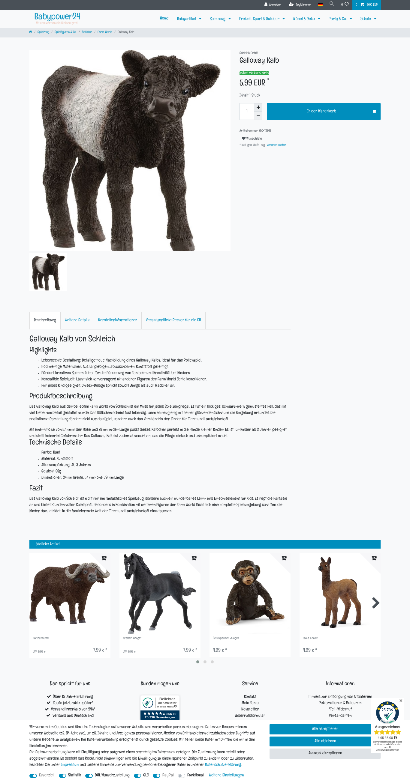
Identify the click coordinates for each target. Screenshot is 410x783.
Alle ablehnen (325, 741)
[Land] (320, 4)
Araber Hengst (132, 639)
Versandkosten (276, 145)
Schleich (87, 32)
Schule (366, 19)
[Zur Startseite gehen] (30, 32)
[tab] (45, 320)
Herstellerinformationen (117, 320)
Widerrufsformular (250, 716)
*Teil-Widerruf (340, 709)
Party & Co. (338, 19)
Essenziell (47, 775)
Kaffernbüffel (41, 639)
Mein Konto (250, 703)
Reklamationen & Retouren (340, 703)
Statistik (74, 775)
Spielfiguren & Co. (66, 32)
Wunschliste (254, 139)
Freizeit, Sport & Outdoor (259, 19)
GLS (146, 775)
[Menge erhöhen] (258, 107)
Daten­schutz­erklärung (223, 765)
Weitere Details (77, 320)
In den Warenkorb (321, 111)
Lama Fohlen (310, 639)
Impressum (70, 765)
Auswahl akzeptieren (325, 753)
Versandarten (340, 716)
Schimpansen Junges (226, 639)
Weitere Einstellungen (226, 775)
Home (164, 18)
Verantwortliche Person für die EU (173, 320)
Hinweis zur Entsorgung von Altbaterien (340, 697)
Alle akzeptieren (325, 729)
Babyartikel (187, 19)
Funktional (195, 775)
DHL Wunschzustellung (112, 775)
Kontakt (250, 697)
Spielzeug (218, 19)
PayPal (168, 775)
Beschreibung (45, 320)
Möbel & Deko (304, 19)
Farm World (105, 32)
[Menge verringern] (258, 116)
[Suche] (332, 4)
